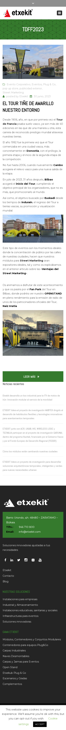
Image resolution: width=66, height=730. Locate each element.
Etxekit (23, 96)
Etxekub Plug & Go (14, 672)
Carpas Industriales (14, 650)
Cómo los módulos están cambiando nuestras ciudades (30, 451)
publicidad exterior (31, 88)
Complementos (12, 684)
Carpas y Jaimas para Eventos (21, 661)
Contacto (8, 575)
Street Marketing (13, 92)
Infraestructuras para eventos (20, 616)
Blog (5, 581)
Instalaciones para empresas (20, 599)
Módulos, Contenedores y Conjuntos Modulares (32, 639)
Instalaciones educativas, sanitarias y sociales (30, 610)
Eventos (37, 84)
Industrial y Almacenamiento (20, 604)
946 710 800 (26, 527)
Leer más (30, 376)
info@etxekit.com (30, 531)
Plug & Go (49, 84)
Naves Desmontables (16, 656)
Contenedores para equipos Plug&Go (25, 645)
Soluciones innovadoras (17, 621)
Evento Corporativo (18, 84)
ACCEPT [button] (40, 724)
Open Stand (10, 667)
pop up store (10, 88)
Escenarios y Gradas (15, 678)
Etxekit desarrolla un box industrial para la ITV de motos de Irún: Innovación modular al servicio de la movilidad (31, 397)
